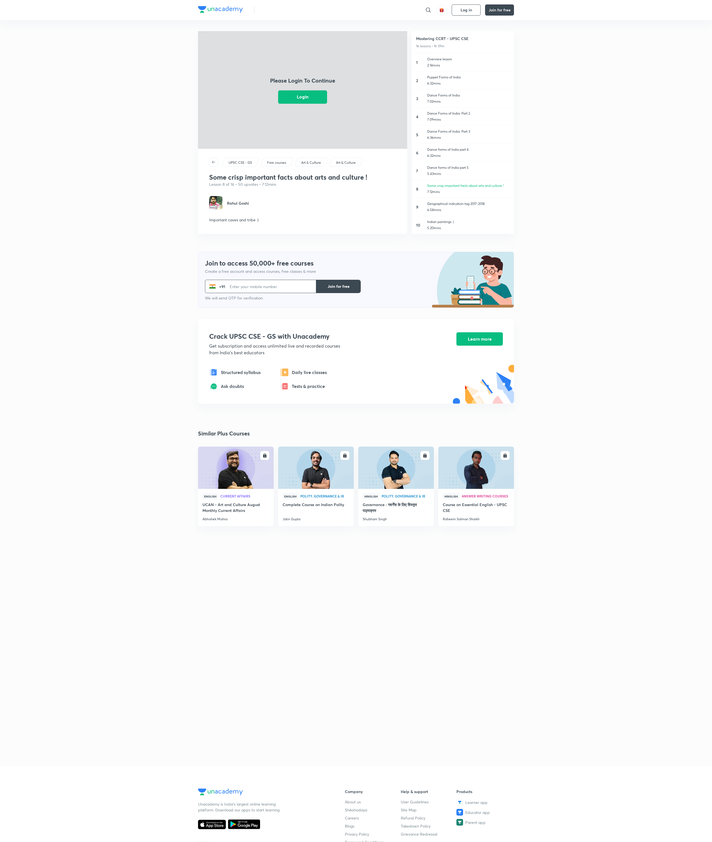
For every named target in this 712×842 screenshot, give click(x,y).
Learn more (480, 339)
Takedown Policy (416, 826)
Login (302, 97)
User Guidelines (415, 801)
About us (353, 801)
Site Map (409, 810)
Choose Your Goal (283, 10)
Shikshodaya (356, 810)
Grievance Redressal (419, 834)
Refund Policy (413, 818)
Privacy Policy (357, 834)
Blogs (349, 826)
